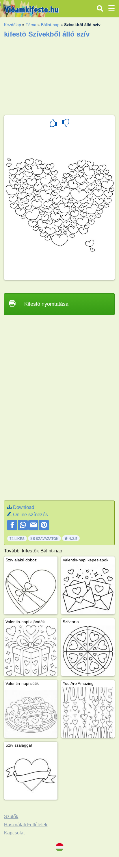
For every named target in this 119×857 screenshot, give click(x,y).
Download (23, 507)
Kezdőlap (12, 24)
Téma (31, 24)
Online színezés (30, 514)
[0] (66, 123)
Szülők (11, 816)
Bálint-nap (50, 24)
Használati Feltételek (25, 824)
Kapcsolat (14, 832)
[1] (53, 123)
